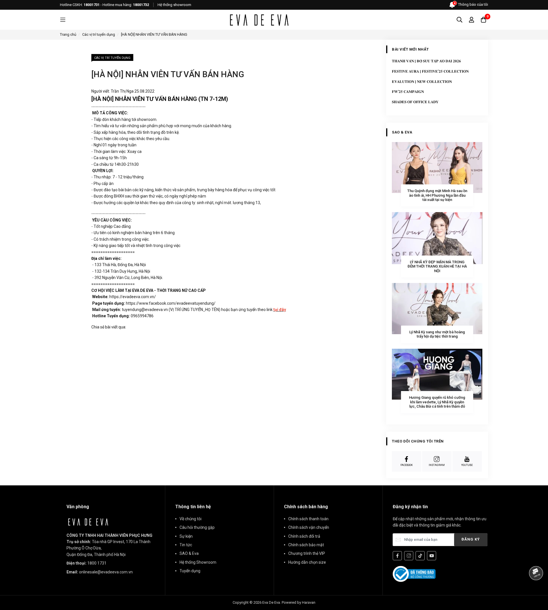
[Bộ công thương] (414, 573)
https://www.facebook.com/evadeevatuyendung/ (170, 303)
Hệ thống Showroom (198, 562)
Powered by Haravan (298, 602)
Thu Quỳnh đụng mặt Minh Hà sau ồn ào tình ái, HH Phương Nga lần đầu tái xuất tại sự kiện (437, 195)
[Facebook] (397, 555)
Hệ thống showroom (174, 5)
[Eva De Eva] (258, 20)
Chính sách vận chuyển (308, 527)
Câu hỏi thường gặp (197, 527)
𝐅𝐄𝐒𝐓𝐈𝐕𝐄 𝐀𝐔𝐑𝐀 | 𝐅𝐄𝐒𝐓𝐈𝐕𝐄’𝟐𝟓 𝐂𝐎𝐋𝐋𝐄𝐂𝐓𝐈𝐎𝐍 (430, 71)
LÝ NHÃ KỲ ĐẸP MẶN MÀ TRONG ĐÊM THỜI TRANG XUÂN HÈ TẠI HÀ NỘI (437, 266)
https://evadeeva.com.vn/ (132, 296)
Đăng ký (471, 539)
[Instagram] (408, 555)
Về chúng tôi (191, 519)
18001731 (92, 5)
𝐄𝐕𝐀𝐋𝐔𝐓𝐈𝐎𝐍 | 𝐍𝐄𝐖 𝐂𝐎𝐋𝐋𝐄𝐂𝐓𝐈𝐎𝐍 (422, 81)
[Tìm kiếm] (459, 19)
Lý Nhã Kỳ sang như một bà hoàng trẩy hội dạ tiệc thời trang (437, 334)
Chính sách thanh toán (308, 519)
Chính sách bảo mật (306, 545)
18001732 (141, 5)
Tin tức (186, 545)
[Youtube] (431, 555)
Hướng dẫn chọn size (307, 562)
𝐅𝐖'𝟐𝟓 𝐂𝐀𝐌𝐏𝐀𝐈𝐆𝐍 (408, 91)
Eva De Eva (271, 602)
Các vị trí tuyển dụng (112, 58)
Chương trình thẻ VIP (306, 553)
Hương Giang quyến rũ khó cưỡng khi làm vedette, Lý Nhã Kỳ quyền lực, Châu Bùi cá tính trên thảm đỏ (437, 401)
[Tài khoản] (471, 19)
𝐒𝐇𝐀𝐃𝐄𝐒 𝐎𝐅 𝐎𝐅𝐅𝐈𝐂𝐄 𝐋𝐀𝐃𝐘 (415, 102)
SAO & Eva (189, 553)
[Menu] (63, 20)
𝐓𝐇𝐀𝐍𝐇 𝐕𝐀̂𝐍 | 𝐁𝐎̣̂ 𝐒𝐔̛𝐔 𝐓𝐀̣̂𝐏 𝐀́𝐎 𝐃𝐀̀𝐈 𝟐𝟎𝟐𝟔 (426, 61)
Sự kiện (186, 536)
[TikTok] (420, 555)
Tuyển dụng (190, 571)
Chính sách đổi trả (304, 536)
